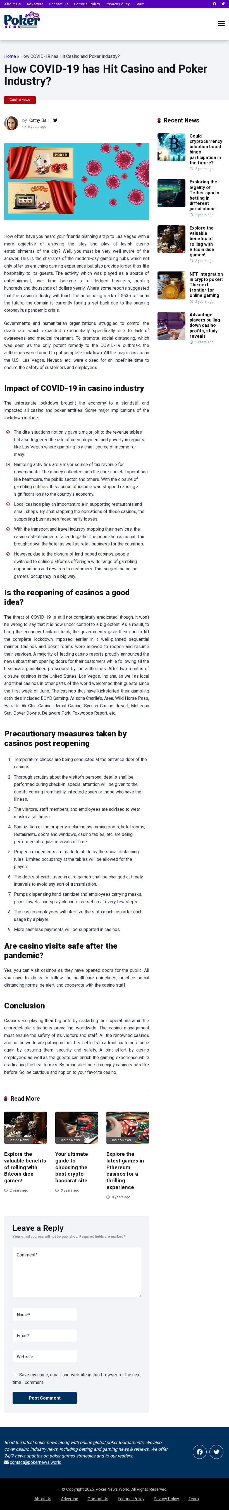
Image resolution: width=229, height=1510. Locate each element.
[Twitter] (223, 4)
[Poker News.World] (22, 19)
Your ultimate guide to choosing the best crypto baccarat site (71, 1167)
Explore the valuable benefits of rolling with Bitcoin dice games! (25, 1167)
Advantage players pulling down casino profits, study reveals (205, 325)
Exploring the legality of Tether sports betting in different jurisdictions (204, 195)
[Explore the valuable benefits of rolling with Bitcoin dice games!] (25, 1128)
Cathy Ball (39, 120)
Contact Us (58, 4)
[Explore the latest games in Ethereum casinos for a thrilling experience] (127, 1128)
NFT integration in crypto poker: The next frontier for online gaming (206, 284)
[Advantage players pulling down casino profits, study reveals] (171, 338)
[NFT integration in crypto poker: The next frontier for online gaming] (171, 298)
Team (139, 4)
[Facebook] (214, 4)
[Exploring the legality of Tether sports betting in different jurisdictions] (171, 205)
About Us (12, 4)
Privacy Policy (118, 4)
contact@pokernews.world (35, 1462)
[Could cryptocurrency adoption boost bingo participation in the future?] (171, 159)
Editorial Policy (87, 4)
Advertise (35, 4)
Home (10, 56)
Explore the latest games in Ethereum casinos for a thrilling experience (125, 1170)
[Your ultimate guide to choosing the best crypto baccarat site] (76, 1128)
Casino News (20, 100)
